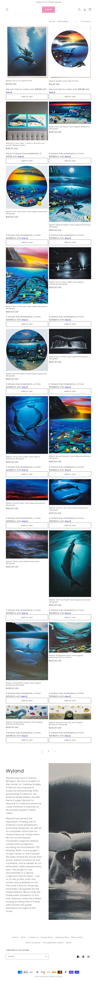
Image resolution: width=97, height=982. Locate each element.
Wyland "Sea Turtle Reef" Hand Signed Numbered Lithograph (26, 213)
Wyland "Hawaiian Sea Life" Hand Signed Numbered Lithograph (66, 724)
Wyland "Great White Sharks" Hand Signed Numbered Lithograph (23, 684)
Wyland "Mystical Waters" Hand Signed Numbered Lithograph (69, 226)
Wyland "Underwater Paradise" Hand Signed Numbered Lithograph (24, 723)
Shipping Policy (62, 937)
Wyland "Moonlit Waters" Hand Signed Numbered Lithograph (26, 375)
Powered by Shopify (55, 976)
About (68, 942)
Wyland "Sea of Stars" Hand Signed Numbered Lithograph (68, 358)
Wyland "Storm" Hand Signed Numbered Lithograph (22, 563)
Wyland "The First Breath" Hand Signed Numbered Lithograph (69, 601)
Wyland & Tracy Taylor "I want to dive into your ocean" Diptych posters (25, 144)
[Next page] (54, 751)
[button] (7, 9)
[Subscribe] (45, 956)
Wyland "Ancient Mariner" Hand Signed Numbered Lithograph (69, 457)
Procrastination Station (53, 942)
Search (15, 937)
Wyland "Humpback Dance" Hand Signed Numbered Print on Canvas (66, 657)
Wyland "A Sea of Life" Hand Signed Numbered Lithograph (68, 509)
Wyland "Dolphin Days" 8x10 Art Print (64, 81)
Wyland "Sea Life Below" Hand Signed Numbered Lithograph (69, 128)
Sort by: (52, 21)
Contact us (33, 937)
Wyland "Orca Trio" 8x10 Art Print (19, 81)
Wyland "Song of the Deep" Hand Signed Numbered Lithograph (23, 458)
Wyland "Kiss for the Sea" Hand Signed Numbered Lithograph (26, 308)
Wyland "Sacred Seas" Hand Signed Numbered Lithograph (25, 504)
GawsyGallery (44, 976)
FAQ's (23, 937)
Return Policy (77, 937)
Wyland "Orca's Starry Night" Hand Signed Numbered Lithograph (66, 283)
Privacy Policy (47, 937)
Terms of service (33, 942)
